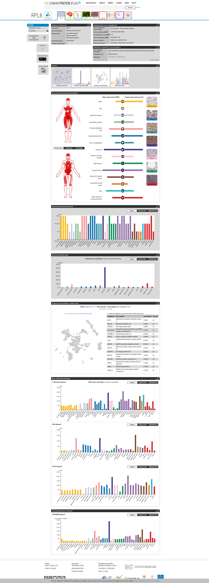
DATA (127, 3)
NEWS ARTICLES (51, 565)
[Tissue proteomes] (43, 59)
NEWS (110, 3)
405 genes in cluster (105, 309)
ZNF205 (110, 351)
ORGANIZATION (77, 568)
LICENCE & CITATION (106, 568)
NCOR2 (110, 359)
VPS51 (109, 337)
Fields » (138, 7)
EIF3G (109, 363)
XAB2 (109, 366)
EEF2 (109, 320)
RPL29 (109, 324)
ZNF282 (110, 326)
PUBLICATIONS (77, 571)
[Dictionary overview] (43, 49)
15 (107, 313)
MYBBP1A (110, 334)
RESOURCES (91, 3)
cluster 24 (93, 307)
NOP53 (109, 344)
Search (130, 7)
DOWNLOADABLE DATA (107, 565)
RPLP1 (109, 348)
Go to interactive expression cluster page (78, 313)
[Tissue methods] (43, 71)
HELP (134, 3)
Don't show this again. (153, 581)
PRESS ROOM (50, 568)
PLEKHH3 (110, 330)
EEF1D (109, 355)
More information (139, 581)
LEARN (119, 3)
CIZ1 (109, 340)
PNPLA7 (110, 370)
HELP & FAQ (103, 571)
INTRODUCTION (77, 565)
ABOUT (102, 3)
